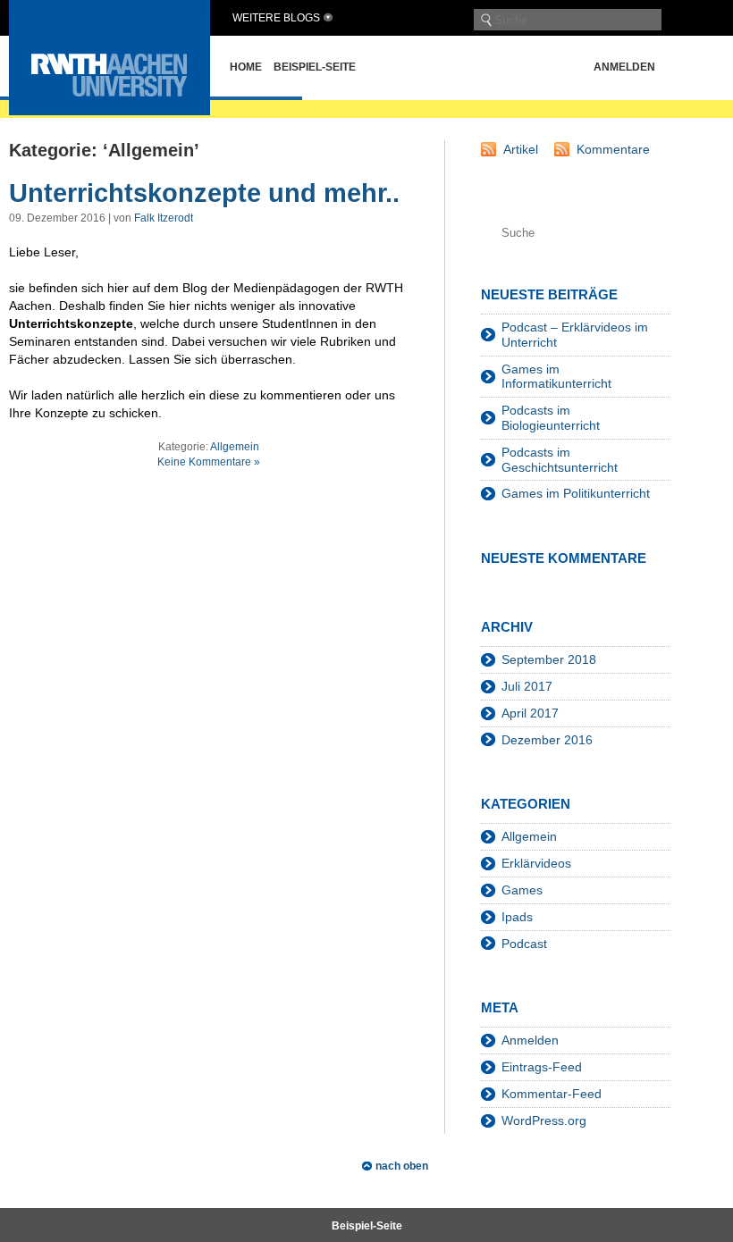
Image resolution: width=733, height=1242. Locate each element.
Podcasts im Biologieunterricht (550, 417)
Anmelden (624, 67)
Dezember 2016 (547, 740)
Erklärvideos (536, 863)
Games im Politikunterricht (575, 493)
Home (246, 67)
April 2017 (530, 713)
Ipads (517, 917)
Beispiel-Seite (315, 67)
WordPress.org (543, 1120)
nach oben (401, 1166)
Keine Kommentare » (208, 462)
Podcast (524, 943)
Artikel (520, 149)
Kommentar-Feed (551, 1094)
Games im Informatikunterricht (556, 376)
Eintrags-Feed (541, 1067)
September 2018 (548, 659)
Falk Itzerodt (163, 218)
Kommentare (613, 149)
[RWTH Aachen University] (109, 110)
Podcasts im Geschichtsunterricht (559, 459)
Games (522, 890)
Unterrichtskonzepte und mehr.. (204, 193)
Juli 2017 (526, 686)
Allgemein (234, 447)
